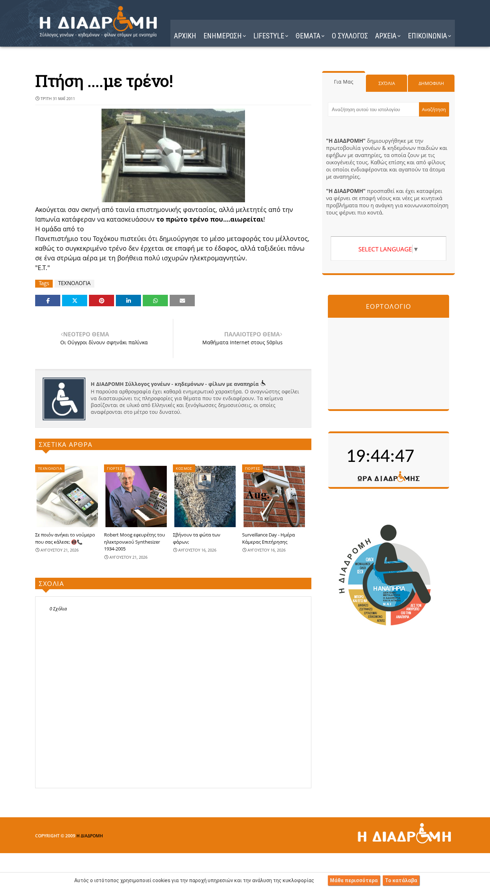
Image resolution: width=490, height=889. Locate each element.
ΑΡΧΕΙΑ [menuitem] (385, 36)
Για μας (343, 81)
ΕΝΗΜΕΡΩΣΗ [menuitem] (222, 36)
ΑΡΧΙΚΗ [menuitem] (185, 36)
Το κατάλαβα (401, 880)
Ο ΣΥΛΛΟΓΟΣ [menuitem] (350, 36)
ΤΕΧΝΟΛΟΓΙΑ (74, 283)
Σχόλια (386, 83)
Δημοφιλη (431, 83)
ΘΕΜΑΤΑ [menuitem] (308, 36)
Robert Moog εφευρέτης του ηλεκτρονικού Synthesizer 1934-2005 (134, 541)
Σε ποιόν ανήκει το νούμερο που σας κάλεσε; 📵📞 (65, 538)
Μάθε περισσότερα (354, 880)
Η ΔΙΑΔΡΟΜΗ (89, 836)
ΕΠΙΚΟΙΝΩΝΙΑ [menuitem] (427, 36)
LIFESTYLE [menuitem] (268, 36)
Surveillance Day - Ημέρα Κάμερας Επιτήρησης (268, 538)
